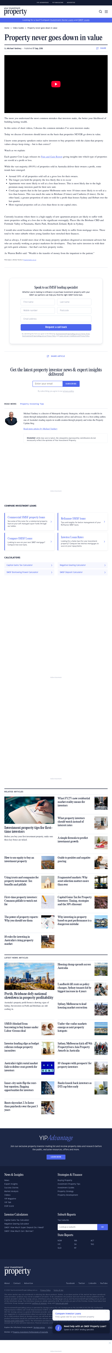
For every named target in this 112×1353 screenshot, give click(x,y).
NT (75, 1248)
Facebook (70, 1283)
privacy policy (68, 391)
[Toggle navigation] (106, 11)
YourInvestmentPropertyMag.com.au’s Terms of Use (73, 334)
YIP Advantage (43, 2)
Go (102, 1227)
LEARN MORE (56, 1157)
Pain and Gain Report (51, 156)
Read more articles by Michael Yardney (40, 428)
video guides (18, 28)
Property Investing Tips (32, 404)
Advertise (71, 2)
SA (75, 1244)
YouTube (104, 1283)
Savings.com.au (39, 1327)
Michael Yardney (14, 48)
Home (6, 28)
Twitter (82, 1283)
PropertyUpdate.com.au (29, 260)
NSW (60, 1240)
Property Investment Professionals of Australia (30, 1332)
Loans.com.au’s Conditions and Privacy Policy (74, 336)
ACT (92, 1240)
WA (75, 1240)
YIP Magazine (57, 2)
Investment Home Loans (61, 20)
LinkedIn (92, 1283)
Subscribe (71, 384)
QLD (60, 1248)
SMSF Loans (83, 20)
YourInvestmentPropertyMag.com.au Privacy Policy (39, 336)
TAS (92, 1244)
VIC (59, 1244)
